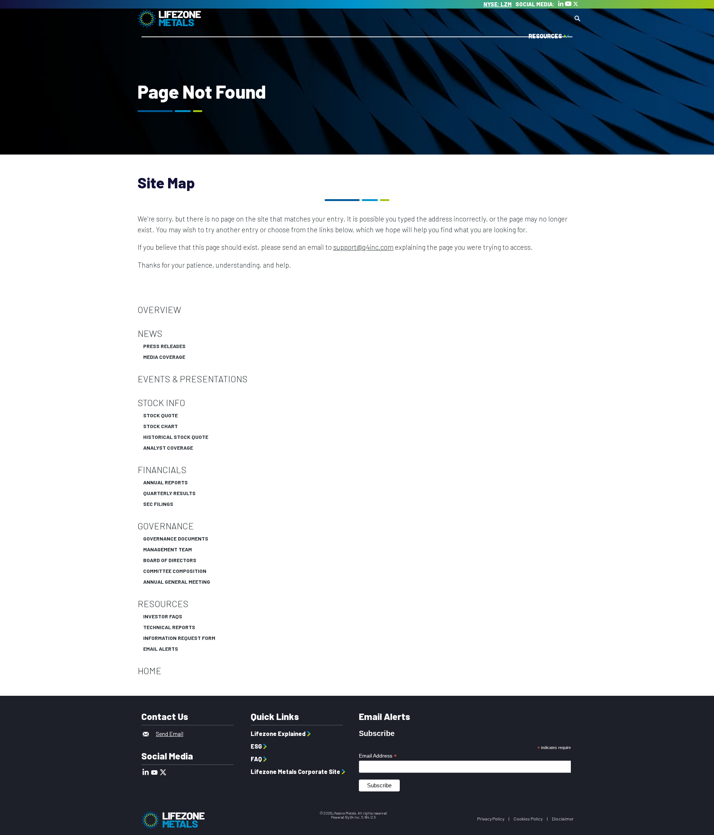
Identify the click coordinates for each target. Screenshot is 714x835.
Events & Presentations (193, 379)
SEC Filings (158, 504)
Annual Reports (165, 482)
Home (149, 670)
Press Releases (164, 346)
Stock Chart (160, 426)
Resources (163, 603)
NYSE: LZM (497, 4)
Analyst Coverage (168, 447)
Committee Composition (174, 571)
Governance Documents (175, 538)
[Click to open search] (577, 19)
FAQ (256, 758)
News (150, 333)
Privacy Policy (490, 818)
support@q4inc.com (363, 247)
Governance (166, 526)
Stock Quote (160, 415)
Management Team (167, 549)
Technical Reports (169, 627)
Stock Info (161, 402)
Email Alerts (160, 648)
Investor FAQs (162, 616)
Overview (159, 309)
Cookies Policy (528, 818)
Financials (162, 469)
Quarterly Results (169, 493)
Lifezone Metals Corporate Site (295, 771)
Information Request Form (179, 638)
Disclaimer (563, 818)
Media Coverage (164, 357)
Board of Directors (169, 560)
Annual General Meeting (176, 581)
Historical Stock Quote (175, 437)
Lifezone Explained (278, 733)
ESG (256, 746)
